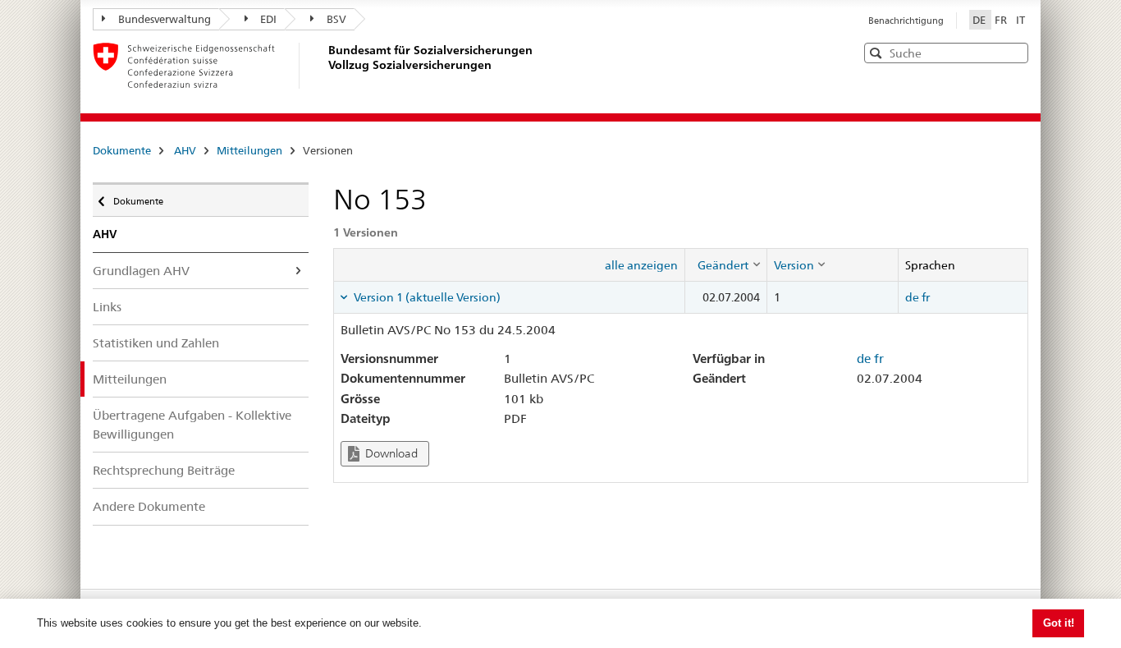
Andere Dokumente (149, 506)
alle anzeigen (641, 265)
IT (1020, 19)
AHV (185, 150)
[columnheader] (725, 264)
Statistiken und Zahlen (156, 343)
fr (926, 297)
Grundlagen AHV (141, 270)
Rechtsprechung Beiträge (164, 470)
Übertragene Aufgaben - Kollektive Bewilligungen (192, 424)
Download (390, 453)
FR (1002, 19)
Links (107, 307)
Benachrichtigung (906, 20)
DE (980, 19)
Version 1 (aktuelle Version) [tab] (426, 297)
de (912, 297)
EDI (268, 18)
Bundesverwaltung (164, 18)
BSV (336, 18)
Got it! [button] (1058, 623)
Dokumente (122, 150)
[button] (1014, 52)
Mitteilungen (249, 150)
